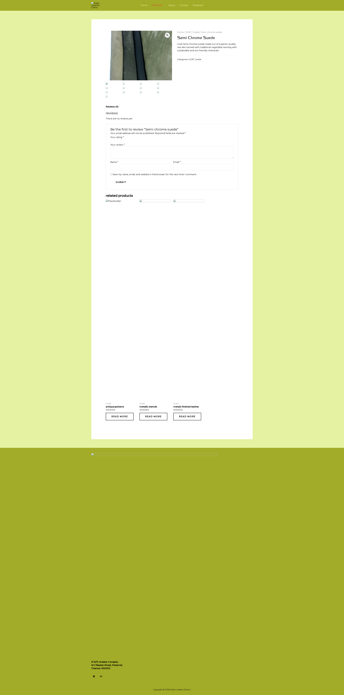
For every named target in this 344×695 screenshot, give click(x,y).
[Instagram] (93, 676)
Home (144, 5)
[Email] (101, 676)
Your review (117, 145)
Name (114, 162)
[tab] (112, 106)
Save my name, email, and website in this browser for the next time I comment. (155, 174)
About (172, 5)
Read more (119, 416)
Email (177, 162)
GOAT (188, 32)
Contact (184, 5)
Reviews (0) (112, 106)
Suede (196, 32)
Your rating (117, 137)
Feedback (198, 5)
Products (157, 5)
